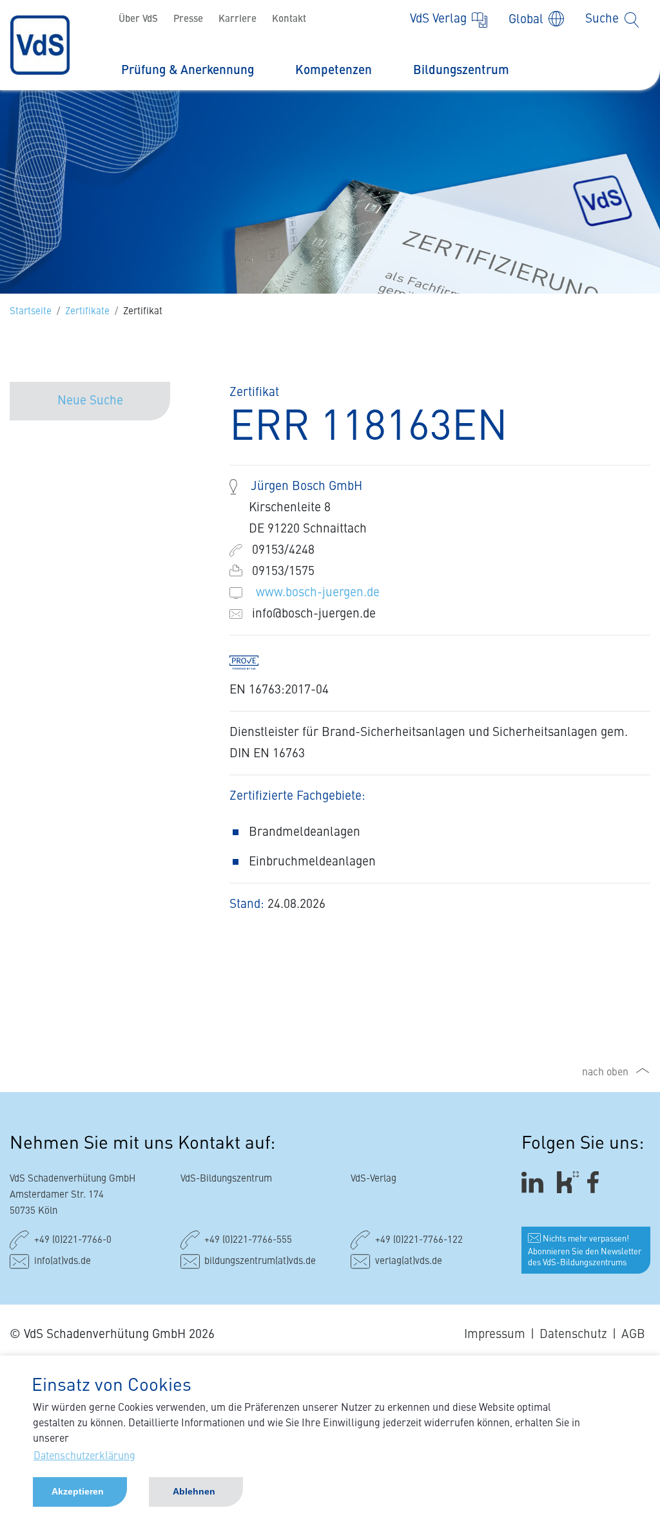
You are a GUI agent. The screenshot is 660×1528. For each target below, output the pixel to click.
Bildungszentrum (461, 70)
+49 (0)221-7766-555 (248, 1240)
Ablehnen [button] (194, 1491)
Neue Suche (90, 401)
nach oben (605, 1073)
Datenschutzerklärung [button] (84, 1456)
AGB (633, 1334)
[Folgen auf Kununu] (568, 1182)
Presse (188, 19)
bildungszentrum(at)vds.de (260, 1262)
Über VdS (138, 19)
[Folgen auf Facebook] (597, 1182)
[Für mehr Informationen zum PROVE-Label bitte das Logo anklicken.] (250, 662)
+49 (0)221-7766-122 (419, 1240)
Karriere (237, 19)
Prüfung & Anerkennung (187, 70)
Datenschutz (573, 1334)
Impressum (494, 1334)
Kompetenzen (333, 70)
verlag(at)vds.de (408, 1262)
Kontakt (289, 19)
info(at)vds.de (62, 1262)
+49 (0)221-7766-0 (73, 1240)
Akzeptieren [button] (78, 1491)
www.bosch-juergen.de (318, 593)
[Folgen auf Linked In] (534, 1182)
